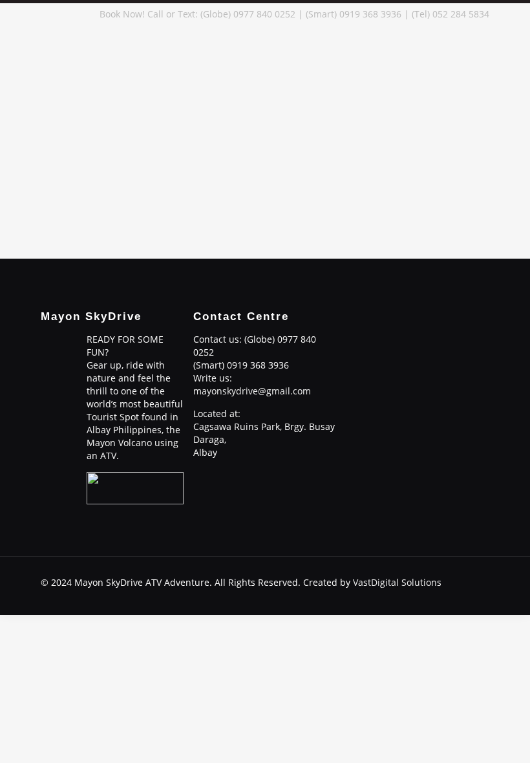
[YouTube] (434, 594)
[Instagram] (452, 594)
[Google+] (400, 594)
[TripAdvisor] (469, 594)
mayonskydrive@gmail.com (252, 391)
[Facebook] (382, 594)
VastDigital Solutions (397, 582)
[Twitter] (417, 594)
